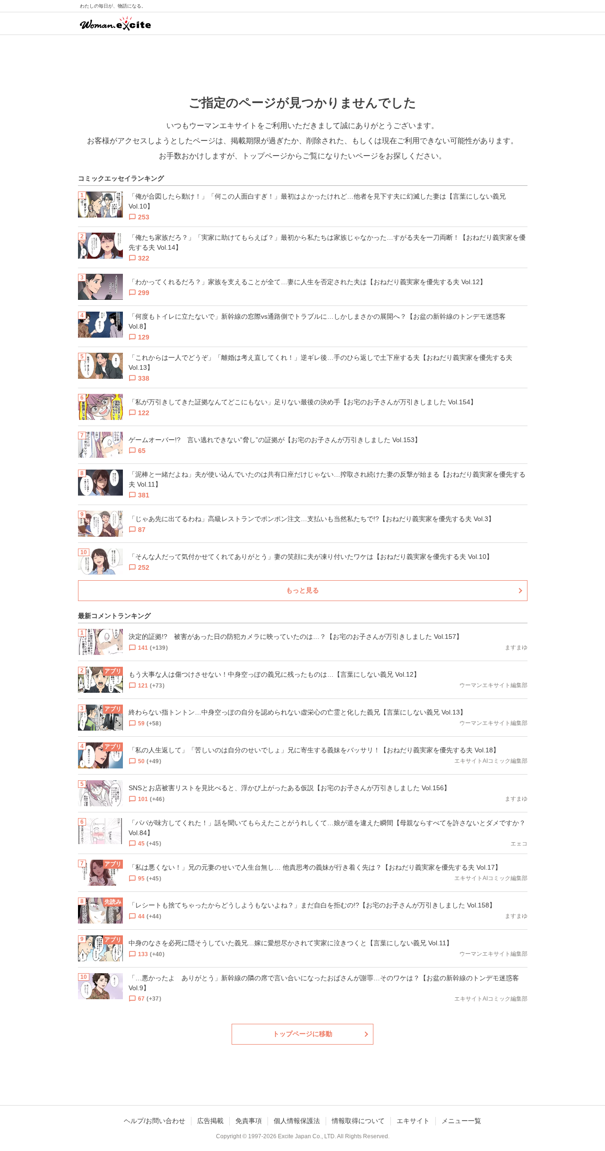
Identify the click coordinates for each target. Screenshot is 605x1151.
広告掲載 (210, 1121)
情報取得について (358, 1121)
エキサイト (413, 1121)
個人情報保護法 (297, 1121)
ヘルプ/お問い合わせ (154, 1121)
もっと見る (302, 590)
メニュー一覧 (461, 1121)
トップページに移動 (302, 1034)
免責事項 (248, 1121)
